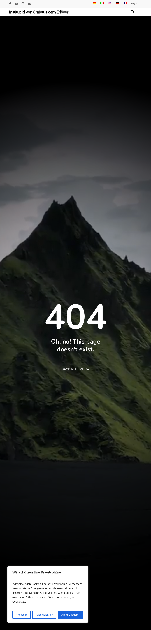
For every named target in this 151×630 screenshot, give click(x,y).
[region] (47, 594)
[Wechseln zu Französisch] (125, 4)
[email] (29, 3)
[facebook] (10, 3)
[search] (132, 12)
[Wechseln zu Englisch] (109, 4)
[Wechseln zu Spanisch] (94, 4)
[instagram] (23, 3)
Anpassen (21, 614)
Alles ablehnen (44, 614)
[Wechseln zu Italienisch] (102, 4)
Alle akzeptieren (70, 614)
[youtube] (16, 3)
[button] (140, 12)
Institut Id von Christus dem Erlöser (38, 12)
